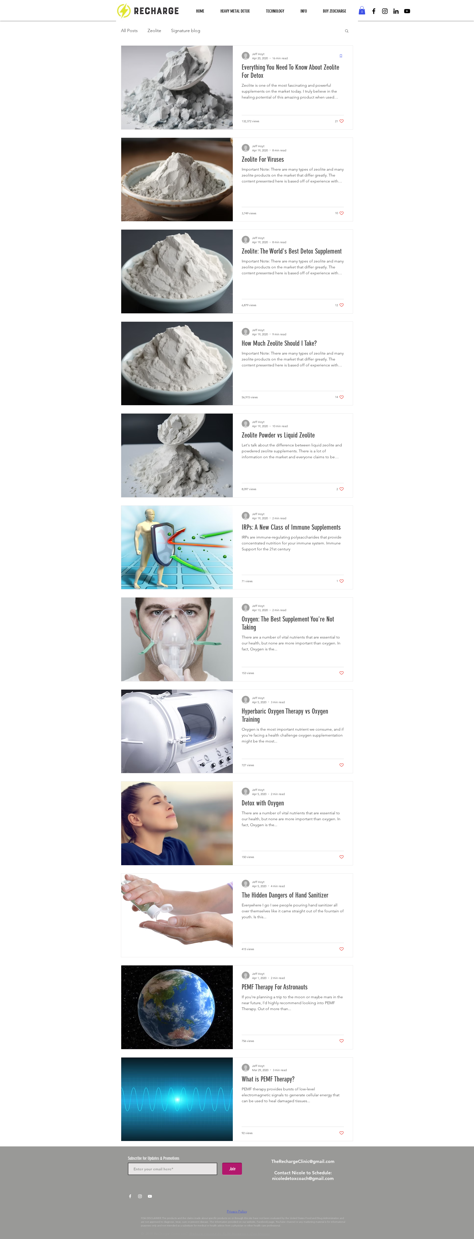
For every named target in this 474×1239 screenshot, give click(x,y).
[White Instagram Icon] (140, 1196)
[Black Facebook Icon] (373, 11)
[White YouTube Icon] (149, 1196)
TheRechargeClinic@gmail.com (303, 1161)
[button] (275, 11)
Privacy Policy (237, 1211)
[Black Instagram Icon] (385, 11)
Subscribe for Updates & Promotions (153, 1158)
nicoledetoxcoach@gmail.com (303, 1178)
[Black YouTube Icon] (407, 11)
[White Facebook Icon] (130, 1196)
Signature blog (185, 30)
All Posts (129, 30)
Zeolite (154, 30)
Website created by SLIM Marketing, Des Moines (229, 1234)
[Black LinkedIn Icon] (396, 11)
